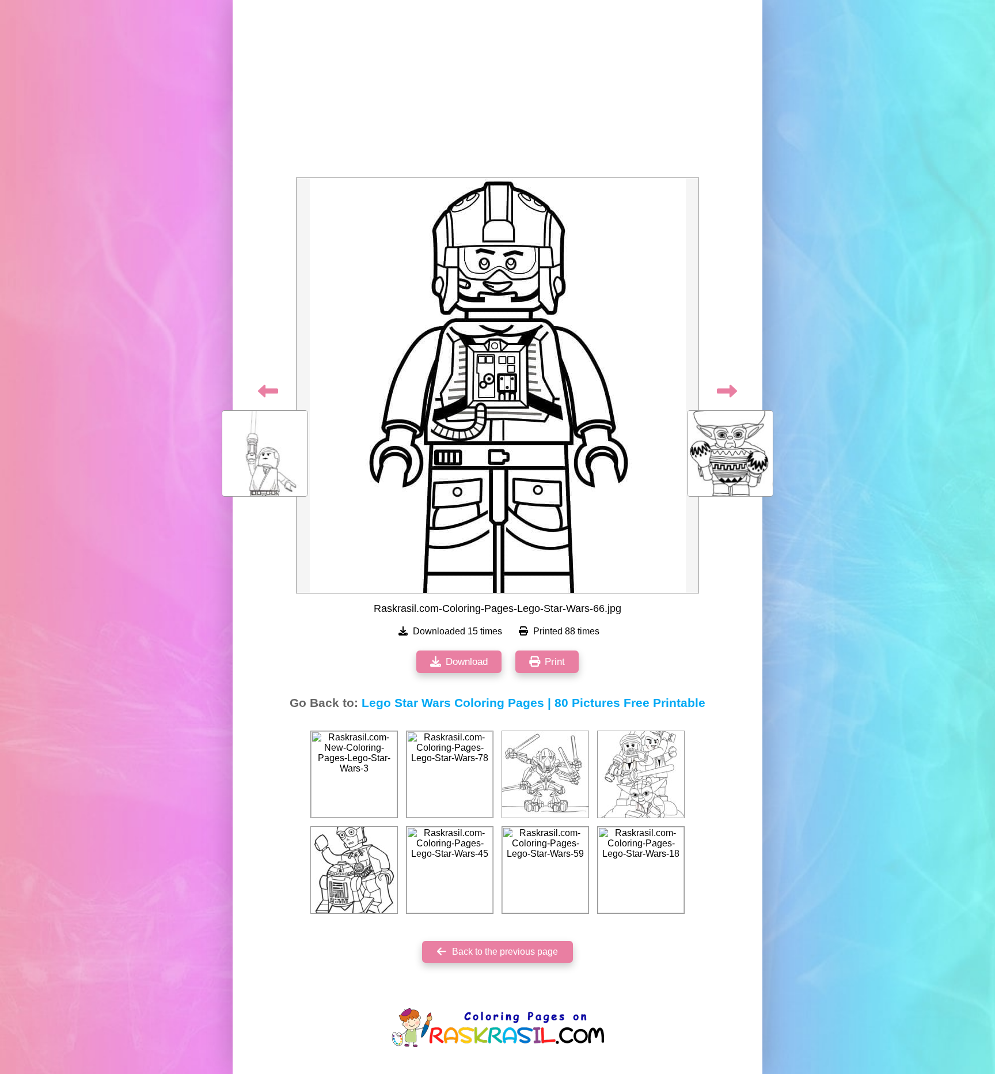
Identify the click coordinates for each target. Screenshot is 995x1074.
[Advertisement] (497, 92)
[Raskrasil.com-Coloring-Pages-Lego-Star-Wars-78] (449, 774)
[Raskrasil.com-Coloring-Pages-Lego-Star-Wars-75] (545, 774)
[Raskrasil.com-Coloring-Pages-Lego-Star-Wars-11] (641, 774)
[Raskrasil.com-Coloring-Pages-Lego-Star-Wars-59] (545, 870)
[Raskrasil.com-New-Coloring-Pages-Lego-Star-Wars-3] (354, 774)
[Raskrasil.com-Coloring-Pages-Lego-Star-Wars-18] (641, 870)
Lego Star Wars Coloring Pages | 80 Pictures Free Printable (533, 703)
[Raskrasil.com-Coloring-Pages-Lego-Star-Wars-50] (354, 870)
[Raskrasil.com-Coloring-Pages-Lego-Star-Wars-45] (449, 870)
